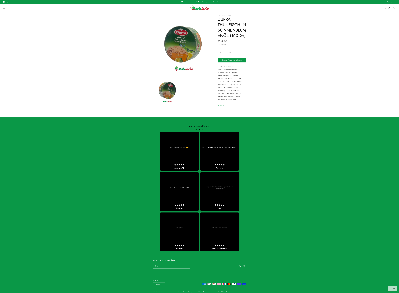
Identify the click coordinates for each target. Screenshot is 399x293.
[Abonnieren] (187, 266)
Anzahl (220, 48)
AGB (218, 292)
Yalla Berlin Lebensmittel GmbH (167, 292)
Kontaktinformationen (200, 292)
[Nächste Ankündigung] (277, 2)
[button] (4, 7)
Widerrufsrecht (225, 292)
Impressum (212, 292)
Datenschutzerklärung (185, 292)
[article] (179, 151)
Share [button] (222, 106)
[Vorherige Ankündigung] (121, 2)
